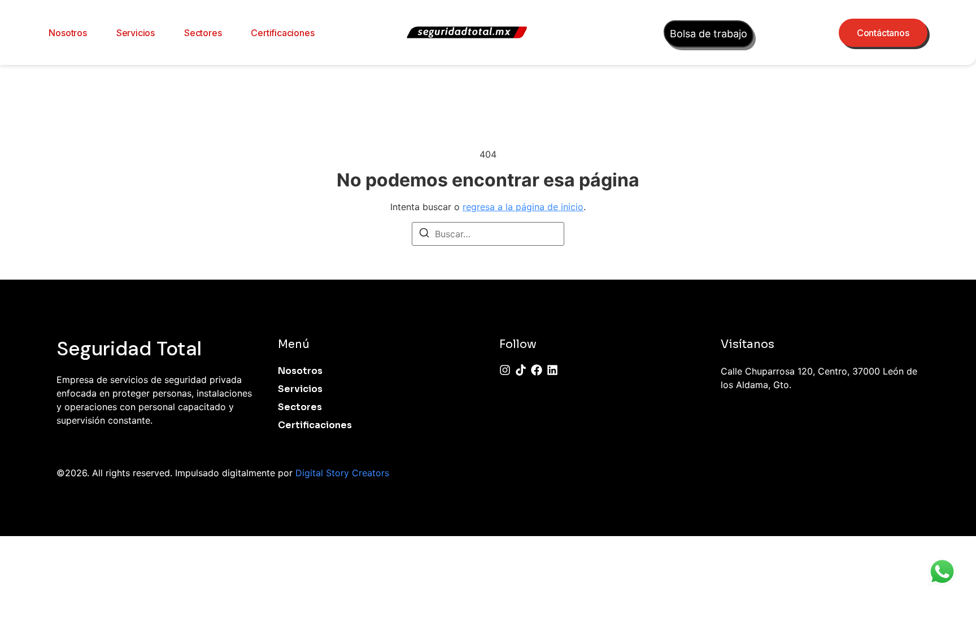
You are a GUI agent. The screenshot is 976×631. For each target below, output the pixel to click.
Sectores (202, 32)
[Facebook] (536, 370)
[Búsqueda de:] (488, 234)
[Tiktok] (520, 370)
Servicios (135, 32)
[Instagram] (505, 370)
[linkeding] (552, 370)
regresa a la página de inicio (523, 206)
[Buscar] (424, 234)
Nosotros (67, 32)
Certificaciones (282, 32)
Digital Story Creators (342, 472)
